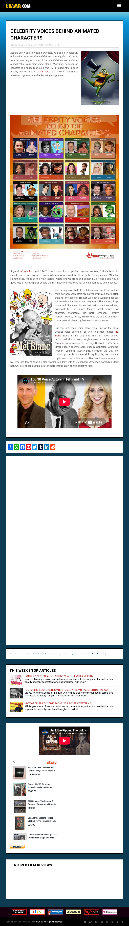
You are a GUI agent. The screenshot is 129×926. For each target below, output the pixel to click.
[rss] (112, 921)
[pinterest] (107, 921)
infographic (26, 271)
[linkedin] (102, 921)
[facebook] (85, 921)
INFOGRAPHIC (53, 45)
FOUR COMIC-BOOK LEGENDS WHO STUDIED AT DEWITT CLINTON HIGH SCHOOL (67, 690)
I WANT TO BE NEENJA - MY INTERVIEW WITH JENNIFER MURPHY (59, 676)
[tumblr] (117, 921)
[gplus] (90, 921)
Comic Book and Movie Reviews (20, 922)
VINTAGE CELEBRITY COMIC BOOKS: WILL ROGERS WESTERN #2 (59, 703)
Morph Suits (43, 71)
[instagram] (96, 921)
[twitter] (122, 921)
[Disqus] (64, 505)
